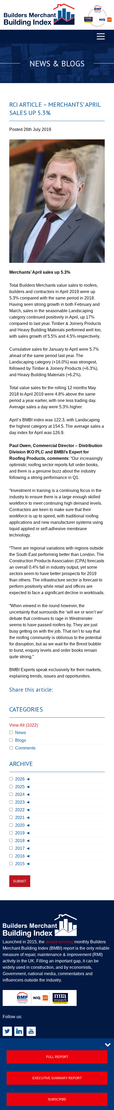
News (20, 732)
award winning (59, 942)
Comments (25, 748)
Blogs (20, 740)
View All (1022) (23, 725)
